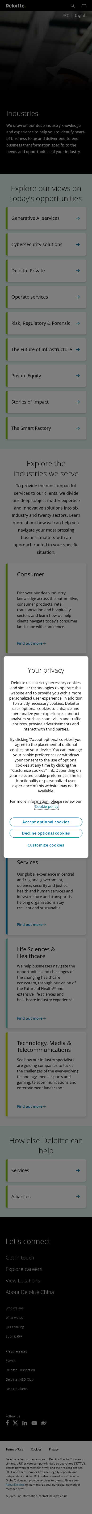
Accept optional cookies (45, 821)
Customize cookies (46, 845)
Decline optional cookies (46, 833)
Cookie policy (46, 806)
